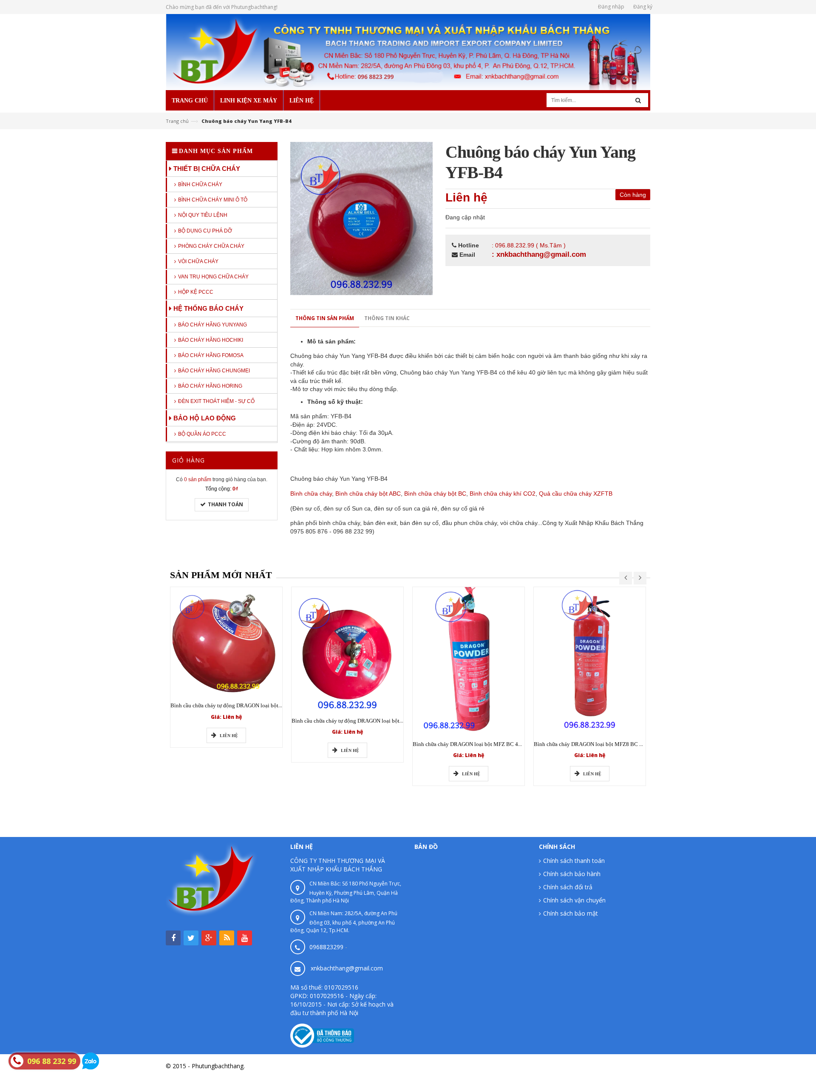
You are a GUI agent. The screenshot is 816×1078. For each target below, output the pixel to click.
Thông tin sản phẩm (324, 318)
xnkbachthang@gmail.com (347, 968)
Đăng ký (642, 6)
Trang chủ (177, 121)
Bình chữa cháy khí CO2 (503, 493)
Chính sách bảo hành (572, 874)
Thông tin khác (387, 318)
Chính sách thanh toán (574, 861)
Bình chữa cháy (311, 493)
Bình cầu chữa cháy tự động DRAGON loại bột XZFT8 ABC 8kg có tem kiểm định (386, 721)
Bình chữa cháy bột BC (435, 493)
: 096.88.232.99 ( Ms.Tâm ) (529, 245)
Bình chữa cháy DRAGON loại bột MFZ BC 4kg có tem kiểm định (489, 744)
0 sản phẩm (197, 479)
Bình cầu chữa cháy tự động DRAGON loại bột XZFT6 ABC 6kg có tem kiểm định (265, 705)
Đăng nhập (611, 6)
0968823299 (326, 947)
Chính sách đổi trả (567, 887)
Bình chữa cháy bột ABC (368, 493)
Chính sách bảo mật (570, 913)
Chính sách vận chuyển (574, 900)
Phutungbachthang (624, 1066)
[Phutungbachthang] (408, 51)
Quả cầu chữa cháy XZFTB (575, 493)
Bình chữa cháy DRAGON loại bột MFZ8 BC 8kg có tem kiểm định (611, 744)
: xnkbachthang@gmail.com (539, 254)
